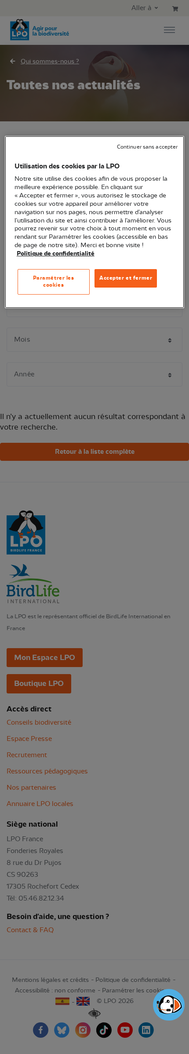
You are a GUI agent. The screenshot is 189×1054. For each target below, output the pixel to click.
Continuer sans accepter (147, 147)
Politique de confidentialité (55, 253)
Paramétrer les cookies (53, 281)
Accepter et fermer (125, 278)
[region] (95, 222)
